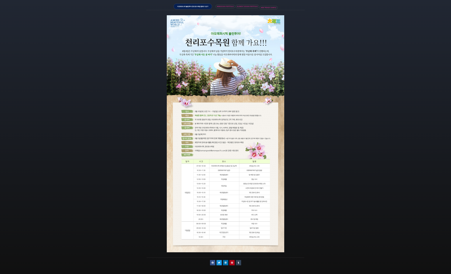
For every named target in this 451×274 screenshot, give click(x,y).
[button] (212, 262)
